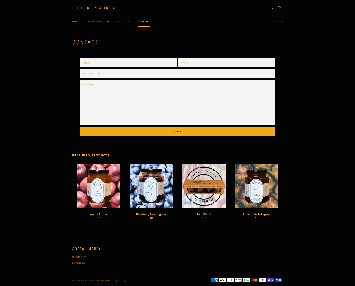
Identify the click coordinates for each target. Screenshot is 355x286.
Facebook (78, 262)
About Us (123, 21)
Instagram (79, 256)
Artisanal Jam (98, 21)
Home (76, 21)
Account (278, 21)
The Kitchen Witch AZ (95, 8)
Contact (144, 21)
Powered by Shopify (115, 280)
